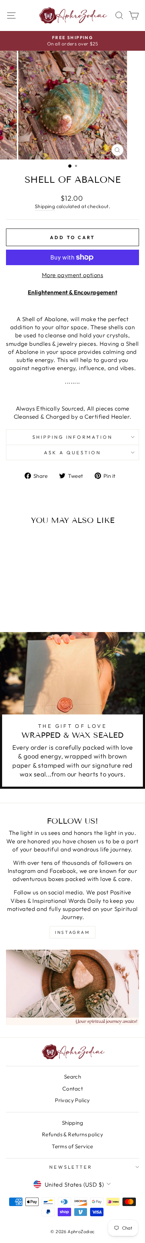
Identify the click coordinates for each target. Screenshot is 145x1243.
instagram (72, 932)
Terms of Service (72, 1146)
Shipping (45, 206)
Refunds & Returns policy (72, 1134)
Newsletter (71, 1167)
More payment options (72, 275)
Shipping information (72, 437)
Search (72, 1076)
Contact (72, 1088)
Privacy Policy (72, 1100)
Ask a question (72, 452)
